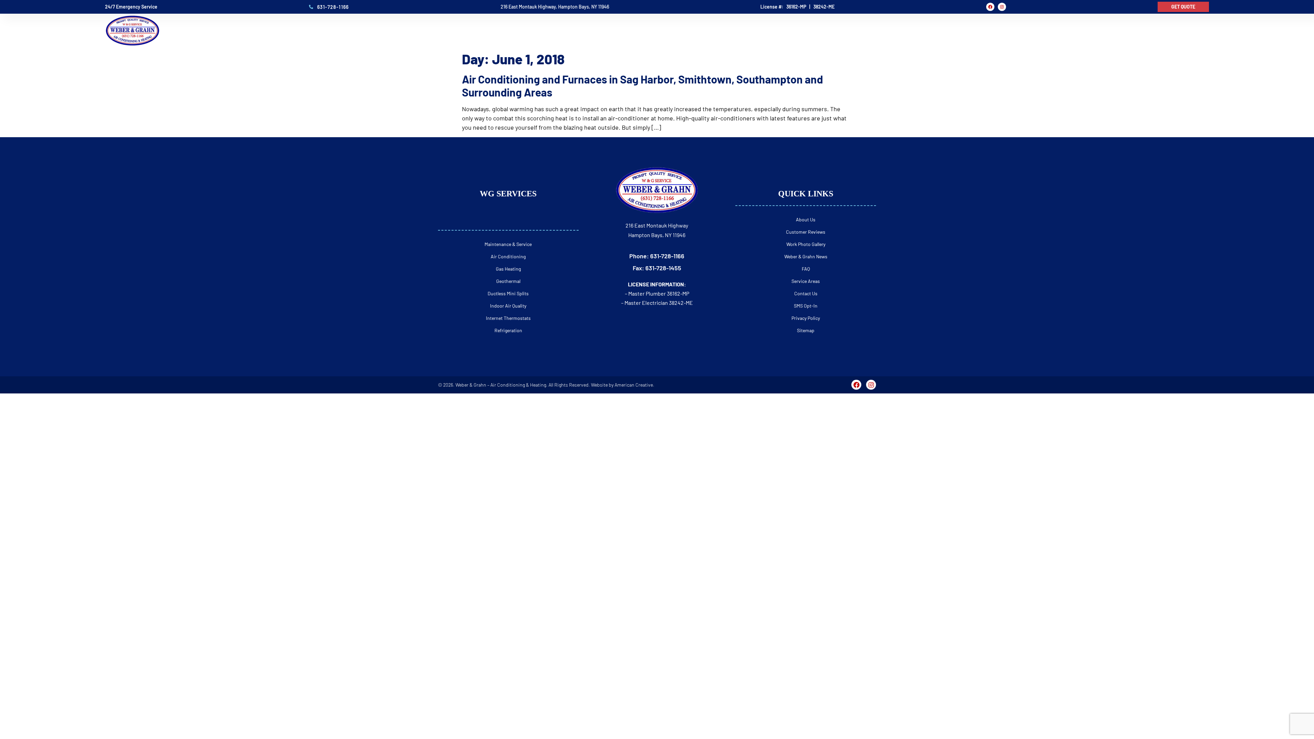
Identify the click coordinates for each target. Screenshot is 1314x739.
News (1163, 31)
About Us (805, 219)
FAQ (1139, 31)
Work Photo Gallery (805, 244)
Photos (1112, 31)
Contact (1195, 31)
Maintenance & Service (508, 244)
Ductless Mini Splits (508, 293)
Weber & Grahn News (805, 256)
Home (943, 31)
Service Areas (805, 281)
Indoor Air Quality (508, 306)
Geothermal (508, 281)
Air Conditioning (508, 256)
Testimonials (1070, 31)
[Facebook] (990, 7)
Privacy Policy (805, 318)
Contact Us (805, 293)
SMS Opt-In (805, 306)
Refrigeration (508, 330)
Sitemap (805, 330)
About (970, 31)
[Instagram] (1002, 7)
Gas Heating (508, 269)
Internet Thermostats (508, 318)
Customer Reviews (805, 232)
